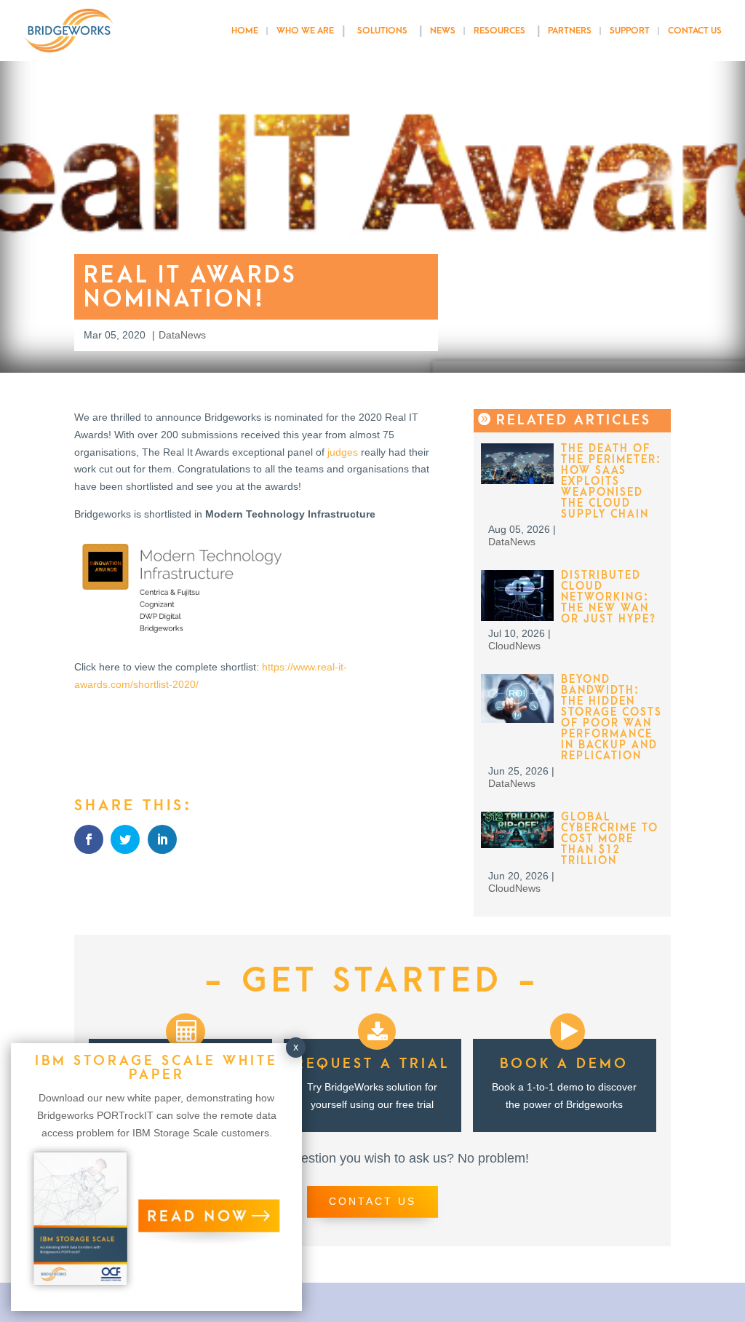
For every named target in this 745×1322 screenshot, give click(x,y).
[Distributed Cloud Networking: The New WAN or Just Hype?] (517, 617)
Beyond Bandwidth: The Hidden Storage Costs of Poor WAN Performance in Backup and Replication (611, 717)
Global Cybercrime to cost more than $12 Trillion (609, 839)
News (442, 30)
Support (630, 31)
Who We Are (305, 30)
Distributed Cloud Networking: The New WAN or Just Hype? (608, 597)
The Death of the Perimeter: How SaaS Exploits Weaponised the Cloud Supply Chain (611, 482)
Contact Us (695, 31)
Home (244, 31)
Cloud (501, 646)
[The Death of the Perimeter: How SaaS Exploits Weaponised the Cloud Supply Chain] (517, 480)
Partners (569, 31)
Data (169, 335)
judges (342, 452)
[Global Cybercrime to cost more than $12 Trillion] (517, 844)
